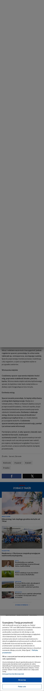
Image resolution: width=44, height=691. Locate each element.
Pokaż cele (22, 686)
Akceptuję (22, 680)
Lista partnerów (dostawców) (13, 674)
